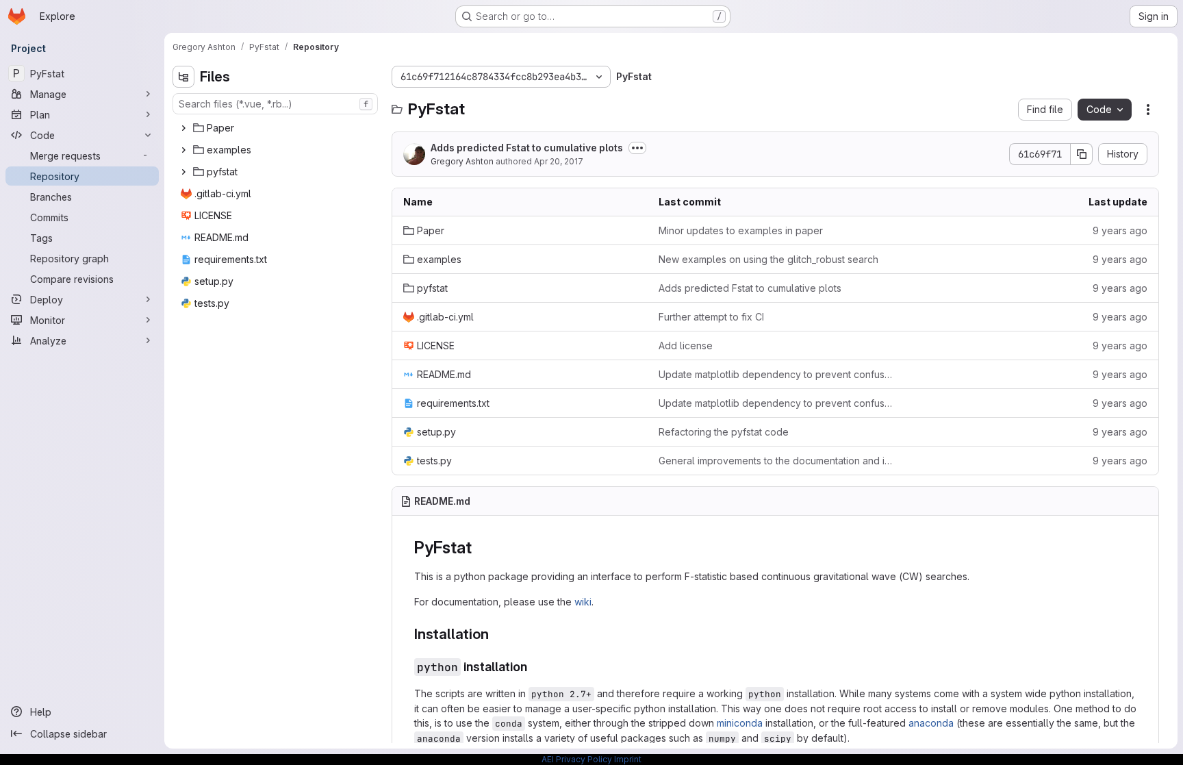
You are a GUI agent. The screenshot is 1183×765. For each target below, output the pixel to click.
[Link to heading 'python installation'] (534, 667)
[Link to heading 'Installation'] (496, 633)
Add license (686, 345)
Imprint (627, 759)
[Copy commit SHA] (1082, 154)
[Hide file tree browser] (183, 77)
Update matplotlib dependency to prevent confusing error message (775, 374)
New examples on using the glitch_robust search (768, 259)
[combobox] (275, 103)
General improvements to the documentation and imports (775, 460)
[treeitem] (276, 128)
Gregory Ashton (462, 161)
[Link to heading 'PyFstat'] (480, 547)
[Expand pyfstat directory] (183, 172)
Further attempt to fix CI (711, 317)
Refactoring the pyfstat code (724, 432)
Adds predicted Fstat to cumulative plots (527, 147)
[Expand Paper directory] (183, 128)
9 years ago (1120, 230)
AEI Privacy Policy (577, 759)
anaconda (931, 723)
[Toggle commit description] (637, 148)
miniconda (740, 723)
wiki (583, 601)
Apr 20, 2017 (558, 161)
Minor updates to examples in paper (741, 230)
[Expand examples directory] (183, 150)
